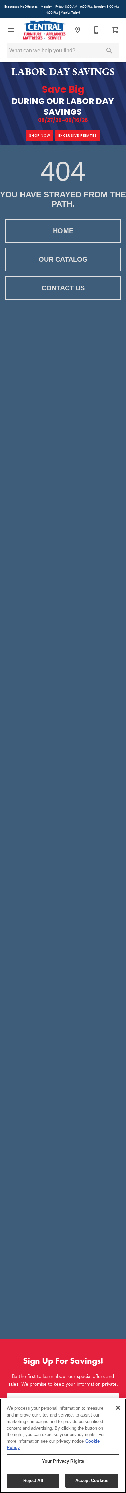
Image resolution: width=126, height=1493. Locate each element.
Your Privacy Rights (63, 1461)
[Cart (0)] (115, 30)
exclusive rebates (77, 135)
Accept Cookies (91, 1480)
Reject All (33, 1480)
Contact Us (63, 288)
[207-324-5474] (96, 30)
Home (63, 231)
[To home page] (44, 30)
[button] (11, 30)
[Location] (78, 30)
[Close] (118, 1407)
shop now (39, 135)
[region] (63, 1445)
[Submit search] (109, 51)
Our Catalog (63, 259)
